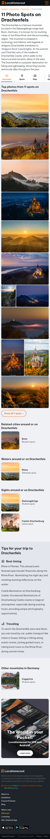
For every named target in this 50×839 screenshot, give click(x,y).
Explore (4, 9)
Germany (25, 9)
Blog (3, 804)
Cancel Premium (8, 801)
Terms (46, 836)
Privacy (39, 836)
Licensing (5, 816)
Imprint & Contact (8, 836)
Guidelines (5, 797)
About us (5, 794)
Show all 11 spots (13, 413)
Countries (14, 9)
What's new (6, 810)
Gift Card (5, 813)
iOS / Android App (9, 820)
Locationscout (13, 3)
